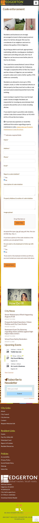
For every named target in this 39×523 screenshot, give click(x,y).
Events (3, 434)
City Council (5, 414)
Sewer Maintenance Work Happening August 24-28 (19, 316)
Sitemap (3, 466)
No (6, 180)
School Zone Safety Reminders (16, 339)
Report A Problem (7, 443)
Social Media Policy (7, 463)
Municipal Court (6, 440)
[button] (36, 3)
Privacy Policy (5, 460)
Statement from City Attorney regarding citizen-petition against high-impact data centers (19, 332)
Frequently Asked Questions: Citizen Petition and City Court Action (18, 323)
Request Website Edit (8, 423)
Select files (19, 223)
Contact (3, 420)
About (3, 411)
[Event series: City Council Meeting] (22, 356)
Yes (6, 177)
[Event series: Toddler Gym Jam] (22, 349)
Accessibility (5, 457)
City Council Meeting (17, 358)
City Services (5, 417)
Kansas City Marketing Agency (22, 514)
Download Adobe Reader (9, 498)
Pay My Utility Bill (7, 437)
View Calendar (9, 373)
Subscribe (4, 469)
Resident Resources (7, 446)
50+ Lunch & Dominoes (18, 366)
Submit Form (9, 265)
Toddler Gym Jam (16, 352)
